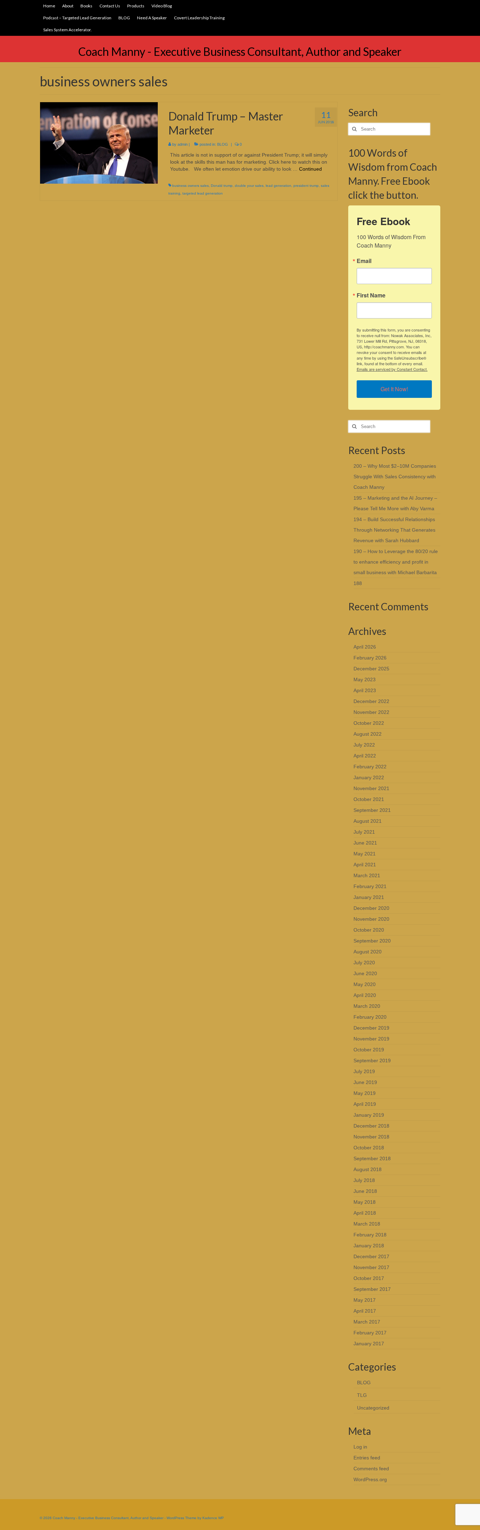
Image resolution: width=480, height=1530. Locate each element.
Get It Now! (394, 389)
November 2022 (371, 712)
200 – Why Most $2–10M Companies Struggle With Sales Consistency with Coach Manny (394, 476)
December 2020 (371, 908)
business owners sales (190, 186)
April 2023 (364, 690)
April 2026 (364, 647)
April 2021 (364, 864)
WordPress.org (370, 1479)
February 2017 (370, 1332)
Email (364, 261)
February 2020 (370, 1017)
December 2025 (371, 668)
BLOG (222, 144)
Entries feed (366, 1457)
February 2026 (370, 658)
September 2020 (372, 941)
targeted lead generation (202, 193)
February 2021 (370, 886)
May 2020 (364, 984)
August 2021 (367, 821)
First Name (371, 295)
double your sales (249, 186)
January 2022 (368, 777)
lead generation (278, 186)
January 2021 (368, 897)
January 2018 (368, 1245)
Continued (310, 169)
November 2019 (371, 1039)
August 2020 (367, 951)
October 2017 (368, 1278)
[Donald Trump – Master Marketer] (99, 142)
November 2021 (371, 788)
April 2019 (364, 1104)
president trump (306, 186)
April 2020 (364, 995)
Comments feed (371, 1468)
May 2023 (364, 679)
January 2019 (368, 1115)
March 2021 (366, 875)
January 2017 (368, 1343)
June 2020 (365, 973)
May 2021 (364, 853)
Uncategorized (373, 1408)
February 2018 (370, 1234)
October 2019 (368, 1049)
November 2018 (371, 1137)
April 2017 (364, 1311)
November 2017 (371, 1267)
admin (182, 144)
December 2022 (371, 701)
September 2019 (372, 1060)
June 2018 (365, 1191)
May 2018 (364, 1202)
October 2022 (368, 723)
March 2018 (366, 1224)
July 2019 (364, 1071)
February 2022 (370, 766)
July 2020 (364, 962)
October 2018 (368, 1147)
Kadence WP (213, 1518)
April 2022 (364, 756)
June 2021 (365, 843)
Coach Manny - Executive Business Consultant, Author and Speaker (240, 51)
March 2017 (366, 1322)
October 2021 (368, 799)
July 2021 (364, 832)
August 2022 (367, 734)
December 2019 (371, 1028)
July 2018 (364, 1180)
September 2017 (372, 1289)
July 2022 (364, 745)
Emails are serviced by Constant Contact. (392, 369)
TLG (362, 1395)
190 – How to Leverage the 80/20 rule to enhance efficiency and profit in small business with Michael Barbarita (395, 562)
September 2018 (372, 1158)
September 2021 (372, 810)
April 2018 (364, 1213)
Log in (360, 1447)
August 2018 (367, 1169)
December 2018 (371, 1126)
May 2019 (364, 1093)
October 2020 (368, 930)
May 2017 (364, 1300)
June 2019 (365, 1082)
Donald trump (222, 186)
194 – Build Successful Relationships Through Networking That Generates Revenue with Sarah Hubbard (394, 530)
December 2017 (371, 1256)
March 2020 (366, 1006)
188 (357, 583)
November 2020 (371, 919)
